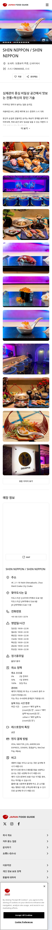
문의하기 (7, 847)
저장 (19, 76)
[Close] (44, 886)
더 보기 (24, 128)
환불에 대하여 (9, 877)
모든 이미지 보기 (26, 481)
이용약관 (7, 865)
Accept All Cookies (23, 915)
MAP (28, 557)
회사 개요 (7, 835)
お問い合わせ (9, 853)
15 (47, 40)
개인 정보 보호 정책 (12, 871)
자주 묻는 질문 (9, 841)
